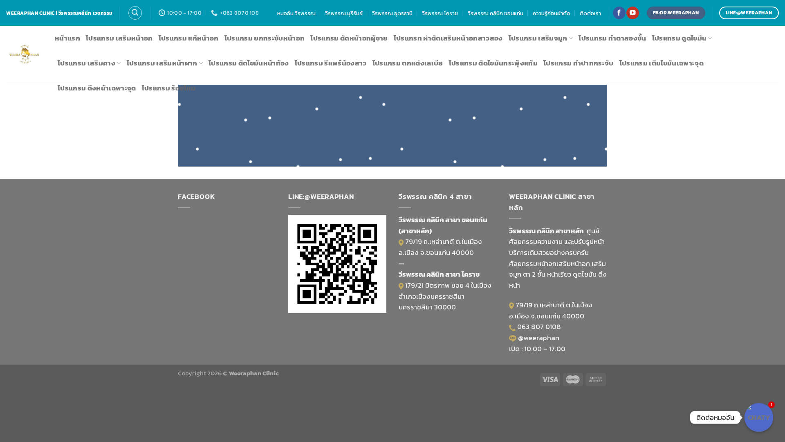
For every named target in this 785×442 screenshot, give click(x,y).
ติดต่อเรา (590, 13)
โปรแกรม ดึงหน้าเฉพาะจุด (97, 88)
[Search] (135, 13)
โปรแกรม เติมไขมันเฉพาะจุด (661, 63)
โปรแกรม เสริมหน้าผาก (162, 63)
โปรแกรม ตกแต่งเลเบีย (407, 63)
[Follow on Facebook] (619, 13)
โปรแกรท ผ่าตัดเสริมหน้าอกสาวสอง (448, 38)
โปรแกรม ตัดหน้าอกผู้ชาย (349, 38)
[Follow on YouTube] (632, 13)
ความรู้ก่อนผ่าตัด (551, 13)
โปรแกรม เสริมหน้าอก (119, 38)
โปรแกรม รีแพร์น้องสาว (331, 63)
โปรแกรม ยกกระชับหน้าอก (264, 38)
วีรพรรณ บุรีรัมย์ (344, 13)
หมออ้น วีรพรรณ (296, 13)
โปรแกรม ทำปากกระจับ (578, 63)
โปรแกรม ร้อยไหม (169, 88)
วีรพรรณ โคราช (440, 13)
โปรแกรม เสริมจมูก (538, 38)
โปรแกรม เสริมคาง (86, 63)
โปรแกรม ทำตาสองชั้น (612, 38)
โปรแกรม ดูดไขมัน (679, 38)
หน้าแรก (67, 38)
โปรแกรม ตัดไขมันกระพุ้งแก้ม (493, 63)
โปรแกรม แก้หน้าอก (189, 38)
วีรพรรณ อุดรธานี (392, 13)
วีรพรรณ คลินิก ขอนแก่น (495, 13)
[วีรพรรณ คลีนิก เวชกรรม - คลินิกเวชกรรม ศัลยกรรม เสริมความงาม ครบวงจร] (24, 55)
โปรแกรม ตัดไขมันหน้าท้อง (249, 63)
